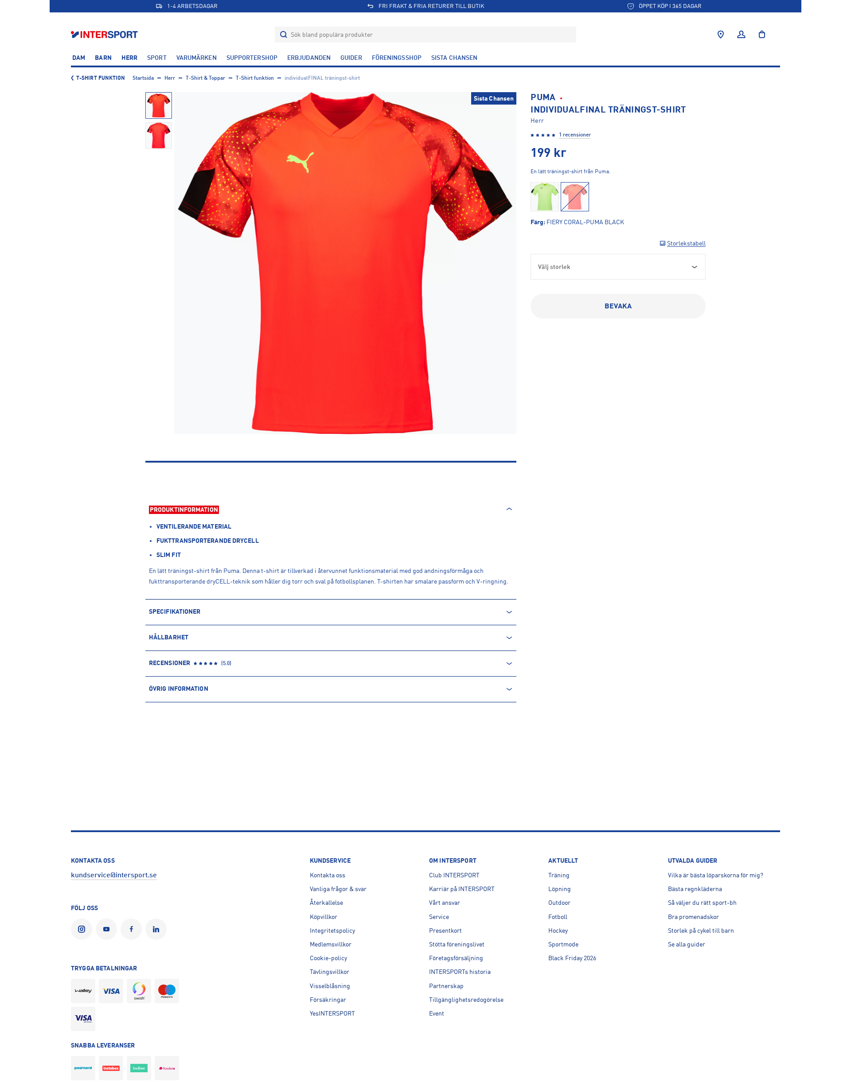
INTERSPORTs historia (460, 971)
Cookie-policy (328, 958)
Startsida (143, 78)
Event (436, 1013)
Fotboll (557, 916)
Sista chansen (454, 57)
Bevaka (618, 306)
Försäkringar (328, 999)
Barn (103, 57)
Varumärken (196, 57)
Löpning (559, 888)
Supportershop (251, 57)
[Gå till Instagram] (83, 929)
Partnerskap (446, 985)
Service (439, 916)
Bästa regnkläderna (695, 888)
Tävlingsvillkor (329, 971)
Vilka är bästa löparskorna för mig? (715, 875)
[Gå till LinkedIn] (157, 929)
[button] (159, 105)
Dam (78, 57)
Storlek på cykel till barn (701, 930)
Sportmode (563, 944)
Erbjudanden (309, 57)
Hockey (558, 930)
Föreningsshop (397, 57)
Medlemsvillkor (330, 944)
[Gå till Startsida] (105, 34)
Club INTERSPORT (454, 875)
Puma (543, 97)
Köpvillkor (323, 916)
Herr (129, 57)
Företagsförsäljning (456, 958)
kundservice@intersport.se (114, 875)
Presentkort (445, 930)
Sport (157, 57)
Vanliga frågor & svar (338, 888)
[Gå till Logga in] (741, 34)
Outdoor (559, 902)
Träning (559, 875)
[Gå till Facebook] (133, 929)
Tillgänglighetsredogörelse (466, 999)
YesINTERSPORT (332, 1013)
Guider (351, 57)
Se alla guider (686, 944)
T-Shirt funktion (100, 78)
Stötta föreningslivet (456, 944)
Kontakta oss (327, 875)
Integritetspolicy (332, 930)
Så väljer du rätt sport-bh (702, 902)
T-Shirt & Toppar (205, 78)
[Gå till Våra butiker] (720, 34)
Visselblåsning (330, 985)
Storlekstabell (686, 243)
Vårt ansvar (444, 902)
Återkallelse (326, 902)
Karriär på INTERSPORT (462, 888)
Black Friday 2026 (572, 958)
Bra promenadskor (693, 916)
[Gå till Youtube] (108, 929)
